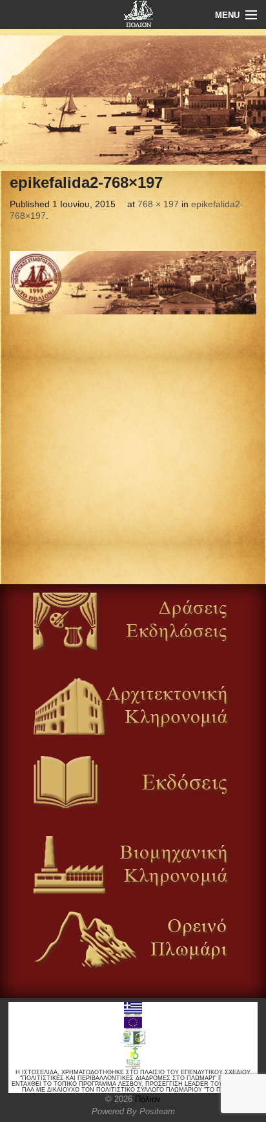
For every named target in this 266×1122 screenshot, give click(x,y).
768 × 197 (158, 204)
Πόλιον (146, 1099)
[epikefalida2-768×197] (133, 282)
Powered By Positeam (133, 1111)
